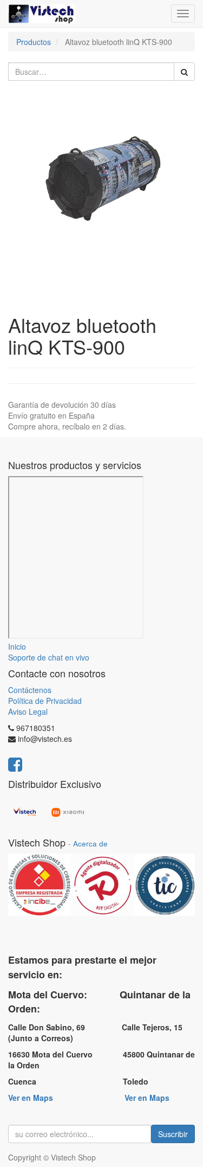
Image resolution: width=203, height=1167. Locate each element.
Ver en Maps (30, 1097)
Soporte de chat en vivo (48, 657)
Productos (33, 41)
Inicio (17, 646)
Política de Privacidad (45, 700)
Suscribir (173, 1133)
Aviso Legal (28, 711)
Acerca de (90, 843)
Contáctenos (29, 689)
